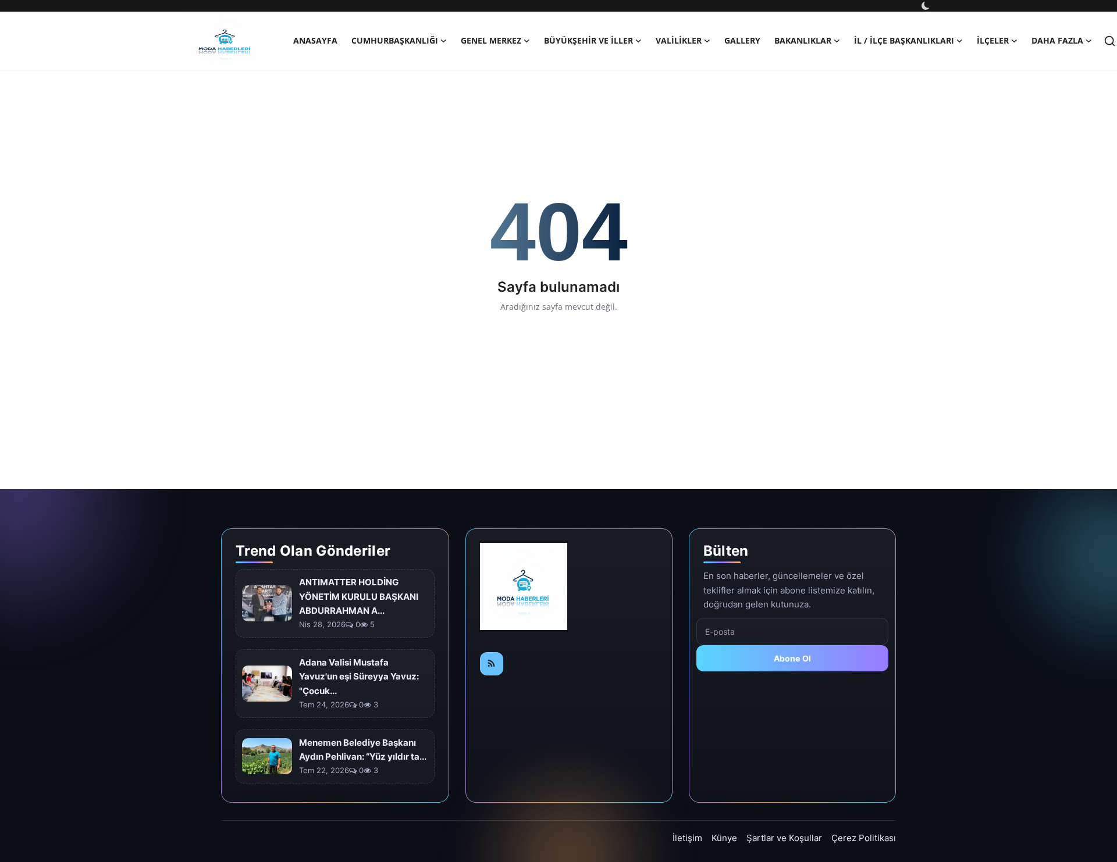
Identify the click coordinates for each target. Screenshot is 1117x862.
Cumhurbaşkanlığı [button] (394, 40)
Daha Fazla (1057, 40)
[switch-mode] (926, 6)
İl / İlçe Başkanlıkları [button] (904, 40)
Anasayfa (315, 40)
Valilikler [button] (679, 40)
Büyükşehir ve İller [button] (588, 40)
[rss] (491, 663)
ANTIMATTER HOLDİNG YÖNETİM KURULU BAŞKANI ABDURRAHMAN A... (358, 597)
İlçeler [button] (993, 40)
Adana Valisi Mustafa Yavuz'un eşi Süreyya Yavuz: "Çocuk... (359, 677)
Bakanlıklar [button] (802, 40)
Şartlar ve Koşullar (784, 837)
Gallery (742, 40)
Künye (724, 837)
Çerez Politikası (863, 837)
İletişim (687, 837)
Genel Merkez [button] (491, 40)
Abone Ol (793, 658)
